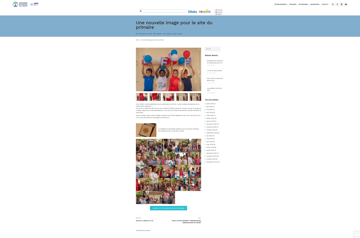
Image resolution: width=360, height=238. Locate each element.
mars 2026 (210, 115)
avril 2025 (210, 141)
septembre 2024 (212, 162)
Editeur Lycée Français (174, 34)
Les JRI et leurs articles (214, 70)
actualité (159, 34)
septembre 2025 (212, 133)
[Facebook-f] (337, 4)
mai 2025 (209, 138)
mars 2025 (210, 144)
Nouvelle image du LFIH (144, 220)
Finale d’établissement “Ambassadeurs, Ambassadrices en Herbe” (186, 221)
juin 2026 (209, 106)
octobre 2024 (211, 159)
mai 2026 (209, 109)
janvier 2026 (210, 121)
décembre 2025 (211, 124)
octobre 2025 (211, 130)
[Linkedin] (342, 4)
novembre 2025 (211, 127)
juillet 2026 (210, 103)
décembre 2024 (211, 153)
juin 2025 (209, 135)
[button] (168, 208)
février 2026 (210, 118)
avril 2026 (210, 112)
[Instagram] (333, 4)
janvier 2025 (210, 150)
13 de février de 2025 (145, 34)
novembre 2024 (211, 156)
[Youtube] (346, 4)
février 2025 (210, 147)
